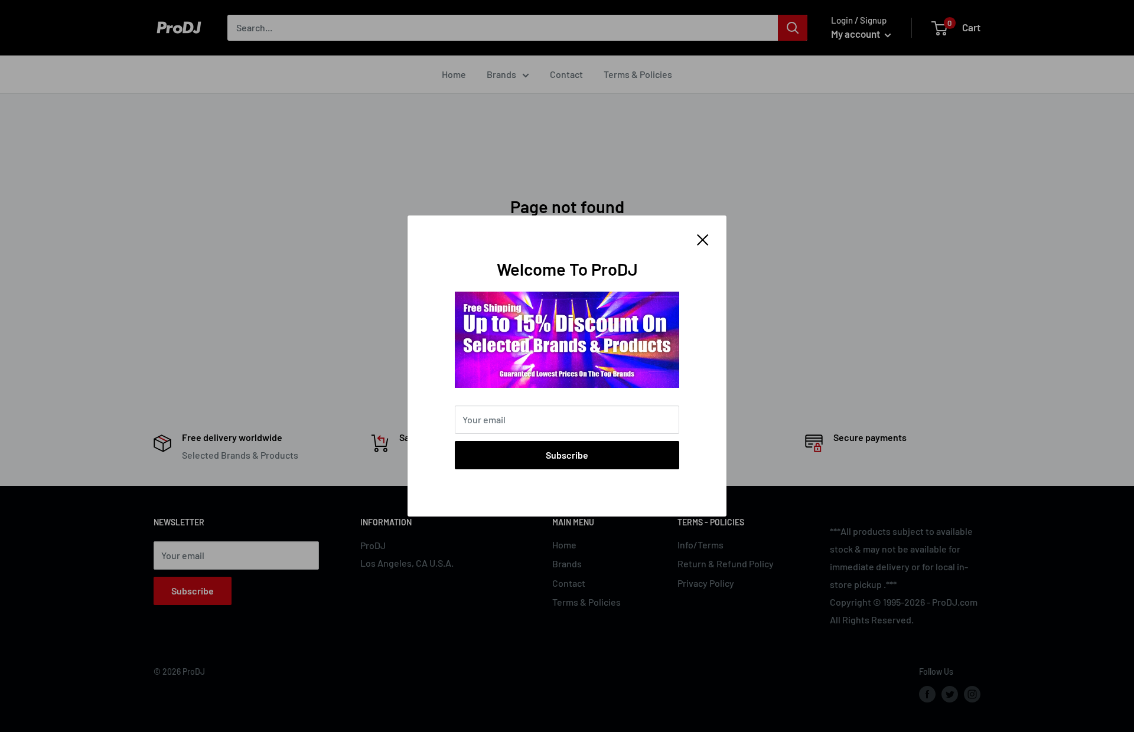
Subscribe (567, 454)
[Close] (703, 238)
